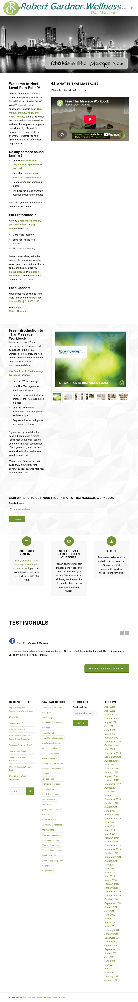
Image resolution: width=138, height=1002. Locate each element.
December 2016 (112, 799)
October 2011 (111, 945)
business (46, 727)
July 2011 (109, 957)
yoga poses (47, 865)
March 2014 (110, 833)
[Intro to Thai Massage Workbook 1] (90, 359)
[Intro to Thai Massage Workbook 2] (68, 397)
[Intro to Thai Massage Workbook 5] (90, 397)
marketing (46, 783)
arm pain (58, 707)
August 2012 (111, 907)
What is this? (14, 717)
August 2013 (111, 860)
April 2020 (109, 749)
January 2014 (111, 841)
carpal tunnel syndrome (52, 737)
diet (43, 748)
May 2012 (109, 918)
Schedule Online (26, 552)
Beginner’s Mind (16, 723)
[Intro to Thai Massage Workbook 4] (101, 397)
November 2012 (112, 895)
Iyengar (45, 773)
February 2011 (111, 976)
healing (45, 768)
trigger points (55, 850)
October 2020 (111, 745)
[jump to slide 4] (71, 63)
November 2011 (112, 941)
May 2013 (109, 872)
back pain (46, 712)
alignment (46, 707)
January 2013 (111, 887)
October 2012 (111, 899)
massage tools (48, 788)
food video (54, 753)
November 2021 (112, 718)
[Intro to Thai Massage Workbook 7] (123, 397)
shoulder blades (49, 819)
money (58, 793)
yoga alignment (56, 860)
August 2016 (111, 806)
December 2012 (112, 891)
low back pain (48, 778)
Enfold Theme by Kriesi (55, 997)
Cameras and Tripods (18, 751)
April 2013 (109, 876)
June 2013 (109, 868)
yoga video (47, 870)
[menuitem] (19, 8)
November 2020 (112, 741)
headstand (58, 763)
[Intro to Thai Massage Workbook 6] (79, 397)
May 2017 (109, 795)
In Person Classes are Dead (20, 745)
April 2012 (109, 922)
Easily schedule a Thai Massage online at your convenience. (26, 564)
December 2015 (112, 818)
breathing (58, 722)
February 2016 (111, 814)
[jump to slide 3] (69, 63)
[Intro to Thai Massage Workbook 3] (112, 397)
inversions (56, 768)
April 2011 (109, 968)
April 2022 (109, 710)
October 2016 (111, 803)
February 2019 (111, 768)
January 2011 (111, 980)
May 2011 (109, 964)
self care (46, 814)
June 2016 (109, 810)
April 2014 (109, 830)
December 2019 (112, 753)
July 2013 (109, 864)
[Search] (132, 8)
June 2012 (109, 914)
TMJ (44, 850)
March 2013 (110, 880)
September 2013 (112, 856)
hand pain (46, 763)
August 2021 (111, 722)
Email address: (16, 503)
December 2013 (112, 845)
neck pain (46, 804)
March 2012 (110, 926)
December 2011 (112, 937)
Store (111, 551)
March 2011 (110, 972)
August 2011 (111, 953)
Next (127, 633)
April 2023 (109, 706)
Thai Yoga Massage (51, 845)
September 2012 (112, 903)
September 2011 (112, 949)
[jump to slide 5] (74, 63)
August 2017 (111, 787)
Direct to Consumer (17, 729)
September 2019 (112, 756)
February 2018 (111, 780)
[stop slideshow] (78, 63)
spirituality (46, 824)
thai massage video (50, 839)
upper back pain (49, 855)
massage (58, 783)
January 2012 (111, 933)
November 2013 (112, 849)
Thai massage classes (52, 834)
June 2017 (109, 791)
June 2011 (109, 960)
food (44, 753)
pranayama (47, 809)
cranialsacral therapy (51, 743)
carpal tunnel (48, 732)
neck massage (48, 799)
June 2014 (109, 822)
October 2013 (111, 853)
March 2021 (110, 733)
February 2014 (111, 837)
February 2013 (111, 883)
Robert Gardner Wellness (32, 997)
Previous (122, 633)
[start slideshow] (59, 63)
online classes (17, 271)
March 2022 (110, 714)
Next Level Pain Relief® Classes (69, 554)
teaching (58, 824)
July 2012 (109, 910)
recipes (59, 809)
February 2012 (111, 930)
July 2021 (109, 726)
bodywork (46, 722)
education (53, 748)
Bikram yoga (47, 717)
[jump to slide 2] (66, 63)
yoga (44, 860)
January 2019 (111, 772)
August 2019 (111, 760)
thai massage (48, 829)
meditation (46, 793)
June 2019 (109, 764)
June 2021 (109, 729)
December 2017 (112, 783)
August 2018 (111, 776)
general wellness (49, 758)
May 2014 (109, 826)
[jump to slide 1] (64, 63)
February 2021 (111, 737)
